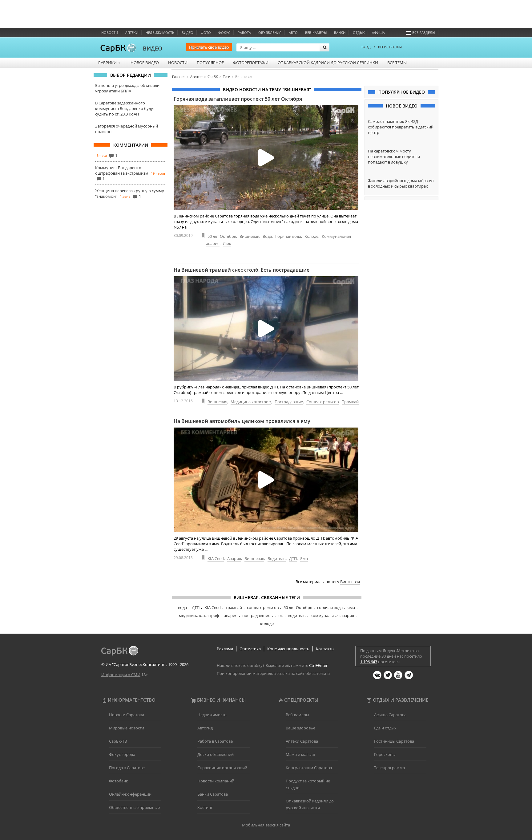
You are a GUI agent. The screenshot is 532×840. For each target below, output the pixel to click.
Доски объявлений (215, 754)
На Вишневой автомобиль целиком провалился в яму (242, 421)
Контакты (325, 648)
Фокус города (122, 754)
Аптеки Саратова (302, 741)
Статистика (250, 648)
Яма (304, 558)
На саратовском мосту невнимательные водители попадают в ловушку (394, 156)
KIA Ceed (216, 558)
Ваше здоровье (300, 728)
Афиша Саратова (390, 714)
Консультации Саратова (309, 767)
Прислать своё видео (209, 47)
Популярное (210, 62)
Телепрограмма (389, 767)
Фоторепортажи (250, 62)
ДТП (293, 558)
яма (351, 607)
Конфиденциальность (288, 648)
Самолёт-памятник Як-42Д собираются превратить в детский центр (400, 127)
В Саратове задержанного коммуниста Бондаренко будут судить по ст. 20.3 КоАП (125, 108)
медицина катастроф (199, 615)
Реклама (225, 648)
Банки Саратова (212, 794)
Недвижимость (160, 32)
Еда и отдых (385, 728)
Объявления (269, 32)
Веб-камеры (316, 32)
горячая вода (330, 607)
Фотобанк (118, 781)
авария (230, 615)
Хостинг (205, 807)
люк (279, 615)
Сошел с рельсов (322, 401)
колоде (267, 623)
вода (182, 607)
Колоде (311, 236)
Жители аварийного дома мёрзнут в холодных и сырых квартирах (401, 183)
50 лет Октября (222, 236)
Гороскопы (385, 754)
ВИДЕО (152, 48)
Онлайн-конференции (130, 794)
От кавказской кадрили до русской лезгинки (328, 62)
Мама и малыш (300, 754)
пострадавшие (256, 615)
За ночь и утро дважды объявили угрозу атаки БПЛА (127, 88)
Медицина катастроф (251, 401)
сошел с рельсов (263, 607)
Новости (109, 32)
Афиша (378, 32)
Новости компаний (215, 781)
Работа (244, 32)
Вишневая (249, 236)
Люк (227, 243)
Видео (187, 32)
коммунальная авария (332, 615)
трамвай (234, 607)
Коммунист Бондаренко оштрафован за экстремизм (121, 170)
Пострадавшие (289, 401)
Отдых (359, 32)
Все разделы (423, 32)
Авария (234, 558)
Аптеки (131, 32)
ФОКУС (224, 32)
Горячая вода (288, 236)
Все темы (397, 62)
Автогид (205, 728)
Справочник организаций (222, 767)
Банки (339, 32)
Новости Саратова (126, 714)
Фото (206, 32)
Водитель (277, 558)
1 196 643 (368, 661)
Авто (293, 32)
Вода (267, 236)
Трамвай (350, 401)
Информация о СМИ (120, 674)
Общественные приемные (134, 807)
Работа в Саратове (215, 741)
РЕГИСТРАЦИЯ (390, 47)
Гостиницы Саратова (394, 741)
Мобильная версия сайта (266, 825)
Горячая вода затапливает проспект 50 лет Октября (238, 98)
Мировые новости (126, 728)
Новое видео (145, 62)
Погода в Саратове (127, 767)
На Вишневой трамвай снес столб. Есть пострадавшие (241, 269)
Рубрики (109, 62)
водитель (297, 615)
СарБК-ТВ (118, 741)
